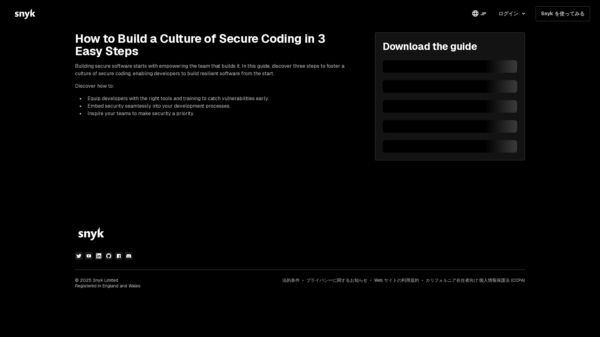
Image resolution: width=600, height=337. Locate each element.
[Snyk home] (25, 13)
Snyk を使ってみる (563, 13)
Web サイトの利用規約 (396, 280)
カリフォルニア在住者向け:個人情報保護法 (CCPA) (475, 280)
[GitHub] (108, 256)
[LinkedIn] (98, 256)
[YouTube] (88, 256)
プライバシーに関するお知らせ (337, 280)
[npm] (118, 256)
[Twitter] (78, 256)
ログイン (508, 13)
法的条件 (291, 280)
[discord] (128, 256)
